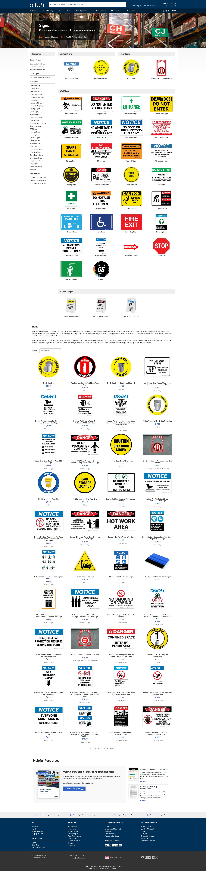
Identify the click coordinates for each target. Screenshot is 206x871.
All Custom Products (37, 70)
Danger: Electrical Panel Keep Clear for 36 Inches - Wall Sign (85, 538)
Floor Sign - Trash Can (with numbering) (157, 655)
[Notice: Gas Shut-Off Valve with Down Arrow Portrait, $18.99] (48, 676)
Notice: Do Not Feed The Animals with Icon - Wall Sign (157, 693)
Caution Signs (35, 138)
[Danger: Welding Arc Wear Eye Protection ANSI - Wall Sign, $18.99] (85, 405)
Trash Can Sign (48, 383)
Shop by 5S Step (37, 834)
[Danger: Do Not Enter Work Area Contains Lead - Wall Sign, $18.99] (157, 716)
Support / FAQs (146, 826)
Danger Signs (34, 89)
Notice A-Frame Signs (38, 183)
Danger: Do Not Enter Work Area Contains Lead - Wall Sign (157, 733)
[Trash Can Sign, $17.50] (48, 367)
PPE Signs (33, 129)
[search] (87, 4)
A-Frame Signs (35, 173)
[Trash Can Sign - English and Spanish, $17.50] (121, 367)
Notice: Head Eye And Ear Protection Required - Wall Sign (49, 655)
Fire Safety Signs (36, 149)
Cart (174, 11)
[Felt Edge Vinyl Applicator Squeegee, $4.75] (157, 560)
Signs (69, 11)
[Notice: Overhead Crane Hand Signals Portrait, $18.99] (48, 560)
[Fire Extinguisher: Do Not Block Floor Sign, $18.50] (85, 367)
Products (35, 826)
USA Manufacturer (116, 857)
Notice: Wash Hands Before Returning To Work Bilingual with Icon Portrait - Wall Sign (84, 734)
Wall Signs (34, 82)
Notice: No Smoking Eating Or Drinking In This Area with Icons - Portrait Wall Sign (84, 694)
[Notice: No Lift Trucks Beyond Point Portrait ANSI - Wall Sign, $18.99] (121, 676)
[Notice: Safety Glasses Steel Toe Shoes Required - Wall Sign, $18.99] (157, 520)
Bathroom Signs (35, 144)
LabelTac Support (147, 829)
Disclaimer (108, 831)
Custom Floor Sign (36, 67)
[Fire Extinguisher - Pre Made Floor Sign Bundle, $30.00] (157, 444)
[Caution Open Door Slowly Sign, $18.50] (121, 444)
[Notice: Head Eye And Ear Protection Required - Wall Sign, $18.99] (48, 638)
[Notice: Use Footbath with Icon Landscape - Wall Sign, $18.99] (157, 482)
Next (112, 749)
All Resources (72, 826)
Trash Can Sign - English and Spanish (121, 383)
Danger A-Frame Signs (38, 180)
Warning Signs (35, 135)
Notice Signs (34, 100)
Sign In (167, 11)
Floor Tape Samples (149, 6)
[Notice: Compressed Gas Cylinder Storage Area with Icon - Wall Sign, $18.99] (85, 598)
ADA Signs (33, 146)
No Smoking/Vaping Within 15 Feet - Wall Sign (121, 616)
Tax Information (110, 834)
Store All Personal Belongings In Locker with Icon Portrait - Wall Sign (48, 616)
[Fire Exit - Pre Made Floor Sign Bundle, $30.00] (85, 638)
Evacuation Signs (36, 158)
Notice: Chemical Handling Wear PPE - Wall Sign (48, 462)
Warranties (72, 845)
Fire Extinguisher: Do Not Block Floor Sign (85, 384)
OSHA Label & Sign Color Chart (152, 769)
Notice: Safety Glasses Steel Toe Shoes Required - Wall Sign (157, 538)
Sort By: (34, 350)
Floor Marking (48, 11)
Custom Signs (35, 60)
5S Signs (33, 170)
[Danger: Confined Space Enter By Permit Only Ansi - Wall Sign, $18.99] (121, 638)
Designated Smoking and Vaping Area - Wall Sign (121, 500)
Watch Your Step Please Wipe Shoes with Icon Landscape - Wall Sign (157, 384)
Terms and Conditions (112, 836)
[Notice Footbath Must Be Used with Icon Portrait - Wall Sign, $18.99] (48, 405)
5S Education (131, 11)
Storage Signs (35, 109)
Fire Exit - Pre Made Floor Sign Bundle (84, 655)
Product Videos (73, 831)
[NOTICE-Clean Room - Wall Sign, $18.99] (121, 560)
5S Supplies (34, 11)
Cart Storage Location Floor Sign (85, 499)
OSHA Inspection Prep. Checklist (149, 788)
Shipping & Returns (147, 836)
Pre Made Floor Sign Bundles (40, 78)
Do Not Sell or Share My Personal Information (107, 866)
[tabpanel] (148, 775)
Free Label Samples (51, 37)
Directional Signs (36, 91)
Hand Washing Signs (37, 97)
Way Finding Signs (36, 161)
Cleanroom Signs (36, 117)
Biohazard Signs (35, 86)
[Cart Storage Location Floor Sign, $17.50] (85, 482)
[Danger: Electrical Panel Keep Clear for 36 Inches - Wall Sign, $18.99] (85, 520)
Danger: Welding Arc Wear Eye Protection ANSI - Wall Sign (84, 422)
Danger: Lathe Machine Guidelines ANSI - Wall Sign (121, 733)
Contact (143, 831)
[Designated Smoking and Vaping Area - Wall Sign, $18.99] (121, 482)
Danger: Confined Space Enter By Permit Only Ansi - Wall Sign (121, 655)
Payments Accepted (148, 841)
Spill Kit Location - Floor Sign (49, 499)
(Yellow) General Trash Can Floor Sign (157, 421)
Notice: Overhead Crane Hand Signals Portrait (48, 578)
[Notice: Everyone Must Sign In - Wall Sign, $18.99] (48, 716)
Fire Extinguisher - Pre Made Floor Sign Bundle (157, 462)
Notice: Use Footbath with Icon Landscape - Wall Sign (157, 500)
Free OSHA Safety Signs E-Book (76, 37)
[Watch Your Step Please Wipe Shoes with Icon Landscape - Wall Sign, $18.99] (157, 367)
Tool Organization (82, 11)
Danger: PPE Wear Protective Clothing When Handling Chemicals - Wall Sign (84, 462)
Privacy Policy (89, 866)
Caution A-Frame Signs (38, 178)
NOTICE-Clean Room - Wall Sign (121, 577)
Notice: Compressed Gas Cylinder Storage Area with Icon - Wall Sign (85, 616)
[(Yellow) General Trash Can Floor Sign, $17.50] (157, 405)
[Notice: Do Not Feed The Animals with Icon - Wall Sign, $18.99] (157, 676)
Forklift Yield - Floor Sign (85, 577)
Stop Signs (34, 164)
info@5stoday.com (79, 858)
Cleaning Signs (35, 120)
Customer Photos (74, 841)
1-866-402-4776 (168, 3)
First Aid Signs (35, 132)
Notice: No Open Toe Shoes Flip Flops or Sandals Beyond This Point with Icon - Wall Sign (48, 539)
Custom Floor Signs (101, 78)
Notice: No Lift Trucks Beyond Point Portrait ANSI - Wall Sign (121, 693)
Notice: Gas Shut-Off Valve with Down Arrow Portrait (48, 693)
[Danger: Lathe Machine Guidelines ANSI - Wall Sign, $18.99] (121, 716)
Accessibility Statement (113, 829)
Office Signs (34, 112)
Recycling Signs (35, 152)
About (107, 826)
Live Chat (144, 834)
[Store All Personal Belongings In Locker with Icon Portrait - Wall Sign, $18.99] (48, 598)
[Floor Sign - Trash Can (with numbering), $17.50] (157, 638)
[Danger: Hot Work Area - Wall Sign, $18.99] (121, 520)
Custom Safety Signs (37, 64)
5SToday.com (100, 868)
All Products (115, 11)
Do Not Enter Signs (36, 94)
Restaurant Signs (36, 103)
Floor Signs (34, 74)
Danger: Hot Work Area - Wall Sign (121, 537)
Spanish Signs (35, 115)
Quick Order (36, 845)
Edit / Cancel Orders (38, 847)
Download (143, 781)
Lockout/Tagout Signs (38, 123)
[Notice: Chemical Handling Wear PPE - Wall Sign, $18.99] (48, 444)
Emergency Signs (36, 167)
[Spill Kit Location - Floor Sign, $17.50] (48, 482)
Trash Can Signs (36, 126)
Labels (60, 11)
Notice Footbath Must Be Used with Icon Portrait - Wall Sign (48, 422)
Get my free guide (73, 789)
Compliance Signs (36, 155)
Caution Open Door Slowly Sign (121, 461)
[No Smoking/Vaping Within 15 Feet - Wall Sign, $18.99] (121, 598)
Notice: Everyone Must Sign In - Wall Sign (48, 733)
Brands (34, 829)
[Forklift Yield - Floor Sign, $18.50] (85, 560)
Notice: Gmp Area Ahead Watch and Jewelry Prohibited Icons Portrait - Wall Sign (157, 616)
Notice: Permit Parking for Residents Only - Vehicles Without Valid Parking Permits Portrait (121, 423)
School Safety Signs (37, 106)
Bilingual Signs (35, 141)
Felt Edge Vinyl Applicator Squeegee (157, 577)
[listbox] (50, 350)
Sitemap (71, 843)
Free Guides (72, 829)
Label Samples (136, 6)
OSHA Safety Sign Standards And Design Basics (88, 771)
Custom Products (99, 11)
